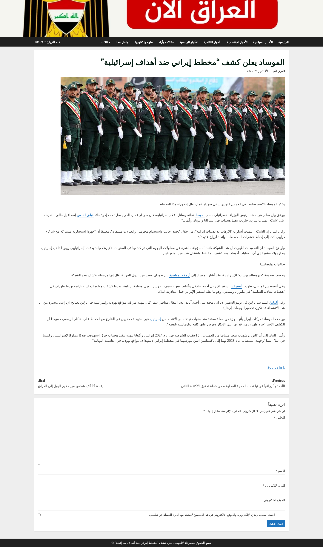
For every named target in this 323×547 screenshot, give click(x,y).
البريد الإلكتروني (274, 485)
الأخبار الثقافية (212, 42)
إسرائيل (155, 318)
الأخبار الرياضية (188, 42)
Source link (276, 367)
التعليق (279, 417)
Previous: (233, 383)
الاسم (280, 471)
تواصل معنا (122, 42)
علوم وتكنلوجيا (144, 42)
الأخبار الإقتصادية (237, 42)
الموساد (200, 215)
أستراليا (236, 286)
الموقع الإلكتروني (274, 500)
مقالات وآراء (166, 42)
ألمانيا (274, 302)
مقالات (105, 42)
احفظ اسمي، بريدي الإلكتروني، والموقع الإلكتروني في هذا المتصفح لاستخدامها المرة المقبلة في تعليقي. (212, 515)
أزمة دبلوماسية (179, 275)
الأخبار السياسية (263, 42)
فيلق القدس (85, 215)
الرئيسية (283, 42)
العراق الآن (279, 71)
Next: (70, 383)
